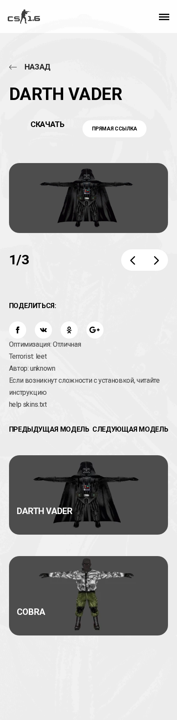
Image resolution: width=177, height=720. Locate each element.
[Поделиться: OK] (69, 330)
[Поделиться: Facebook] (17, 330)
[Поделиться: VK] (43, 330)
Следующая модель (130, 429)
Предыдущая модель (49, 429)
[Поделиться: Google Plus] (95, 330)
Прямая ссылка (114, 129)
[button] (164, 16)
